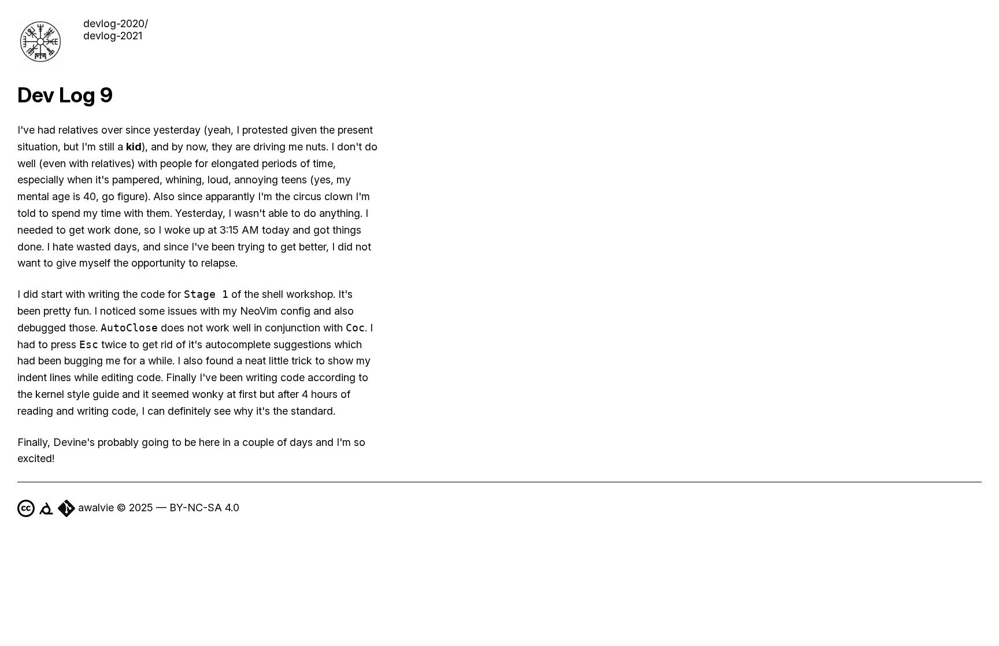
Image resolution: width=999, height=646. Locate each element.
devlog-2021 (112, 35)
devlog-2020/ (115, 23)
